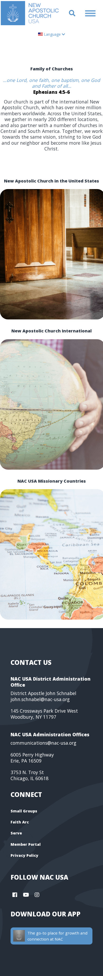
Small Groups (24, 810)
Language (52, 34)
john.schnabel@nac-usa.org (40, 699)
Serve (16, 833)
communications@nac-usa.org (43, 743)
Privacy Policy (24, 855)
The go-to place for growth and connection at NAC (57, 935)
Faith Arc (20, 822)
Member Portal (26, 844)
